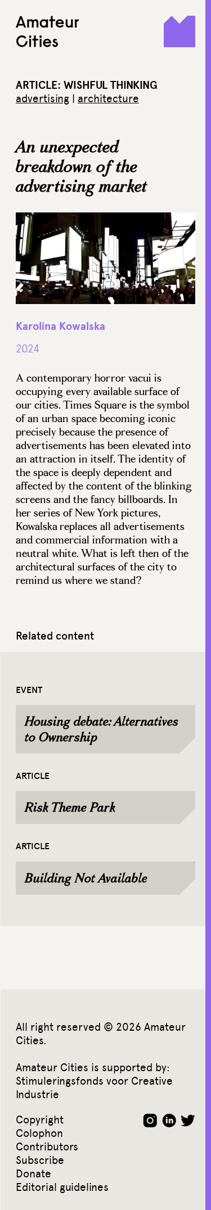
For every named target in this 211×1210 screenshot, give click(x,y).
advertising (42, 98)
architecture (108, 98)
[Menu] (179, 31)
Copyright (40, 1119)
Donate (33, 1173)
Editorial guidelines (62, 1187)
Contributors (47, 1146)
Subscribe (40, 1160)
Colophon (39, 1133)
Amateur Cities (47, 31)
